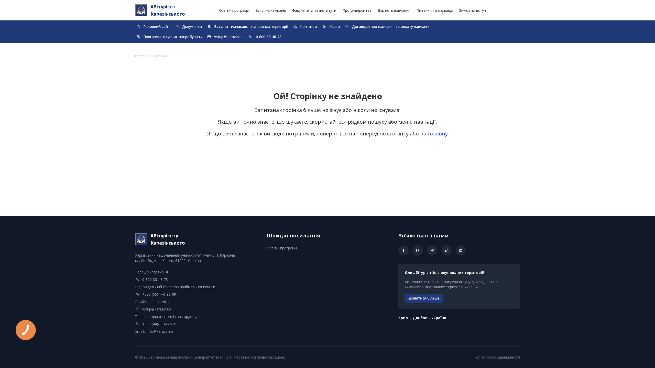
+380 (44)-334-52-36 (159, 323)
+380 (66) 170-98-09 (159, 294)
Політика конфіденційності (497, 357)
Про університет (357, 10)
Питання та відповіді (435, 10)
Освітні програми (234, 10)
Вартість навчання (394, 10)
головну (438, 133)
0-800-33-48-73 (155, 279)
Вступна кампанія (270, 10)
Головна (142, 56)
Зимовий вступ (472, 10)
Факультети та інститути (314, 10)
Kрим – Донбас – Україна (422, 317)
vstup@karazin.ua (156, 309)
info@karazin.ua (160, 331)
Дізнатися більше (424, 298)
